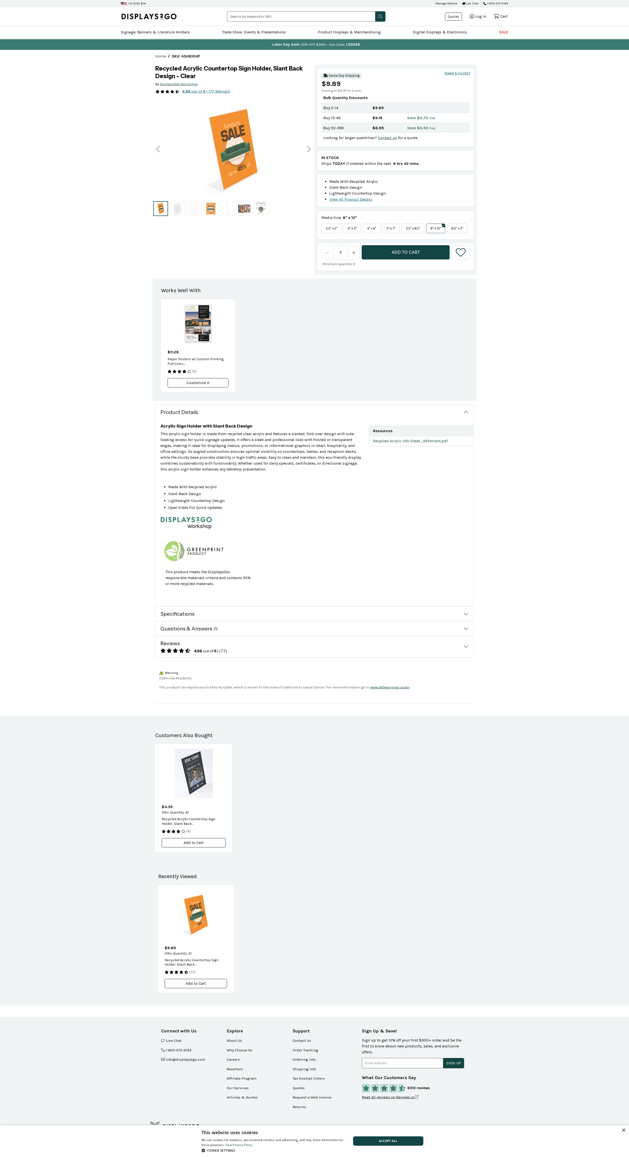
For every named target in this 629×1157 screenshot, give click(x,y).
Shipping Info (304, 1069)
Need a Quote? (457, 73)
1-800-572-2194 (497, 3)
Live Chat (471, 3)
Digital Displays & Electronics (440, 32)
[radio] (160, 208)
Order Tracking (305, 1050)
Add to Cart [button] (194, 842)
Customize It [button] (198, 382)
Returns (299, 1107)
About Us (234, 1040)
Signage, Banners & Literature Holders (155, 32)
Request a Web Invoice (312, 1097)
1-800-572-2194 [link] (178, 1050)
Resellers (235, 1069)
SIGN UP (453, 1063)
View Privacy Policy (238, 1145)
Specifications (177, 614)
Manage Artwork (446, 3)
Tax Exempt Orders (309, 1078)
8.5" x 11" (457, 228)
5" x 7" (391, 228)
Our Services (238, 1088)
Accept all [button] (388, 1141)
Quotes (453, 16)
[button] (380, 16)
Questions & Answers (188, 629)
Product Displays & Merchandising (349, 32)
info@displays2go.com (185, 1059)
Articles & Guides (242, 1097)
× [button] (623, 1130)
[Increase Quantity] (354, 252)
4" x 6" (371, 228)
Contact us (387, 137)
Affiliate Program (242, 1078)
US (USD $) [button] (136, 3)
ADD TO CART (406, 252)
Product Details (179, 412)
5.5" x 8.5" (413, 228)
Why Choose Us (239, 1050)
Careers (233, 1059)
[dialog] (314, 1141)
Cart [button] (504, 16)
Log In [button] (480, 16)
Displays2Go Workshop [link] (179, 84)
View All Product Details (350, 199)
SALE (503, 32)
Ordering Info (304, 1059)
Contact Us (302, 1040)
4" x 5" (352, 228)
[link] (160, 56)
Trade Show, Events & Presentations (254, 32)
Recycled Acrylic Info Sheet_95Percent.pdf (410, 441)
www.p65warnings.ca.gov (390, 687)
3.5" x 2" (331, 228)
